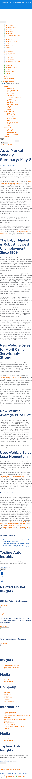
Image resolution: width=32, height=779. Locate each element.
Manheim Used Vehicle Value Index (15, 232)
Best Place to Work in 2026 (17, 523)
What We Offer (9, 111)
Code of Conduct (9, 724)
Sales (8, 125)
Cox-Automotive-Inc (15, 529)
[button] (2, 139)
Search (17, 141)
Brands (6, 87)
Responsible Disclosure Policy (14, 726)
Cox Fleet (10, 92)
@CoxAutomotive (9, 527)
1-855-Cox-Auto (9, 78)
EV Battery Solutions (14, 97)
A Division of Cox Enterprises (11, 769)
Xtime (9, 110)
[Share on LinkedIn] (2, 575)
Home (3, 144)
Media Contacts (12, 132)
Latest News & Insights (11, 665)
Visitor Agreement (10, 712)
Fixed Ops (10, 117)
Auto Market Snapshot (11, 667)
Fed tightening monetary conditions (15, 182)
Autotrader (10, 88)
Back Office (11, 113)
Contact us (7, 694)
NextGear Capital (12, 104)
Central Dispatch (12, 90)
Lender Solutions (12, 122)
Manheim (10, 102)
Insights (6, 136)
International (8, 698)
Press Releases (12, 131)
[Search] (7, 141)
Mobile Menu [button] (4, 142)
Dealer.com (10, 94)
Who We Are (8, 127)
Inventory (10, 120)
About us (10, 129)
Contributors (8, 669)
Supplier (6, 728)
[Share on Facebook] (2, 578)
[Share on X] (2, 581)
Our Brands (3, 22)
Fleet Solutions (12, 118)
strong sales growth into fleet (11, 377)
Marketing (10, 124)
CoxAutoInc (24, 527)
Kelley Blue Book (12, 101)
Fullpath (9, 99)
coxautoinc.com (9, 525)
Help (5, 76)
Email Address (4, 567)
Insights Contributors (14, 134)
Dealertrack (11, 95)
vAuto (9, 106)
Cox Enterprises (9, 701)
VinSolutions (11, 108)
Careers (6, 699)
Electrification (11, 115)
